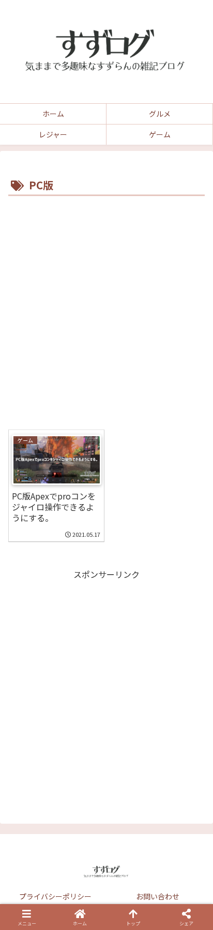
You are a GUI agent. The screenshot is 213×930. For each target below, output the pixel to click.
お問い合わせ (157, 896)
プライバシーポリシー (55, 896)
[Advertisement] (106, 311)
